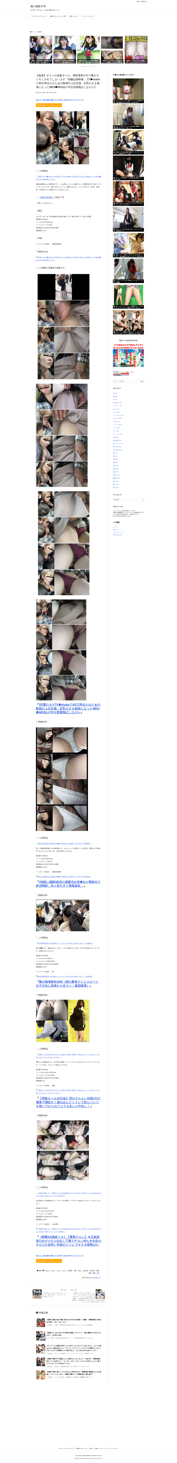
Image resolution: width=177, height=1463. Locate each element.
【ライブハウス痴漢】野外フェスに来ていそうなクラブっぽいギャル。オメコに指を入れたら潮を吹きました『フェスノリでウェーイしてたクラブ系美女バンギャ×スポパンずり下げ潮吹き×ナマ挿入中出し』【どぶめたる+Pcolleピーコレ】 (73, 1348)
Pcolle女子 (117, 402)
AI (115, 393)
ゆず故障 (69, 1270)
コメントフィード (118, 532)
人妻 (115, 437)
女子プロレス (118, 443)
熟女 (115, 465)
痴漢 (40, 32)
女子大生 (85, 1270)
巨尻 (115, 453)
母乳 (115, 456)
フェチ (116, 431)
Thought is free (98, 1458)
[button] (32, 48)
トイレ (58, 1270)
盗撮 (94, 1273)
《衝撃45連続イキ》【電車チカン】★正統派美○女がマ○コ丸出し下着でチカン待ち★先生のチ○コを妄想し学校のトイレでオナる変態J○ (68, 1240)
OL (115, 399)
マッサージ (117, 434)
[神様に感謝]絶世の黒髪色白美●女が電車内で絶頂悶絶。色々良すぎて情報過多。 (64, 844)
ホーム (33, 32)
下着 (75, 1270)
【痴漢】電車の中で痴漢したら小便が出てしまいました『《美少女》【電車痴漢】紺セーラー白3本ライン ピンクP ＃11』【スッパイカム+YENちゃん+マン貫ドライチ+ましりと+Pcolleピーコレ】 (73, 1361)
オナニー (47, 1270)
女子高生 (92, 1270)
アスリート (117, 406)
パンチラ (117, 424)
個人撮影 (117, 440)
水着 (115, 459)
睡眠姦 (116, 478)
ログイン (115, 527)
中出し (80, 1270)
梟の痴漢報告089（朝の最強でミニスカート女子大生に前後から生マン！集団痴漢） (65, 943)
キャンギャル (118, 415)
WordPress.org (117, 535)
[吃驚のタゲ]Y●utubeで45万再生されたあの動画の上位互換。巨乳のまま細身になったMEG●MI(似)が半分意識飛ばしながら (68, 708)
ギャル (53, 1270)
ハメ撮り (116, 421)
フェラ (64, 1270)
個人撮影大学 (96, 1277)
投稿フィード (117, 529)
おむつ (116, 409)
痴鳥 (90, 1273)
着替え (116, 475)
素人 (98, 1273)
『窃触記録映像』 (46, 197)
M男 (115, 396)
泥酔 (115, 462)
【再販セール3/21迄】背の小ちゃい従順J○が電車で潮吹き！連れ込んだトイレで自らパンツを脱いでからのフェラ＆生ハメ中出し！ (68, 1102)
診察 (115, 487)
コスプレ (117, 418)
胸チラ (116, 484)
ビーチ (116, 428)
